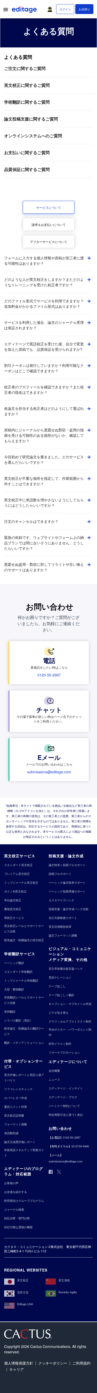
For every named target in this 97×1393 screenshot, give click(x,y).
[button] (51, 8)
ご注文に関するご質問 (25, 68)
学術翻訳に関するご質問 (27, 102)
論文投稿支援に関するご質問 (31, 119)
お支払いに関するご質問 (27, 152)
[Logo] (25, 11)
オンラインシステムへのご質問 (33, 136)
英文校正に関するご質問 (27, 85)
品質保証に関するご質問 (27, 169)
